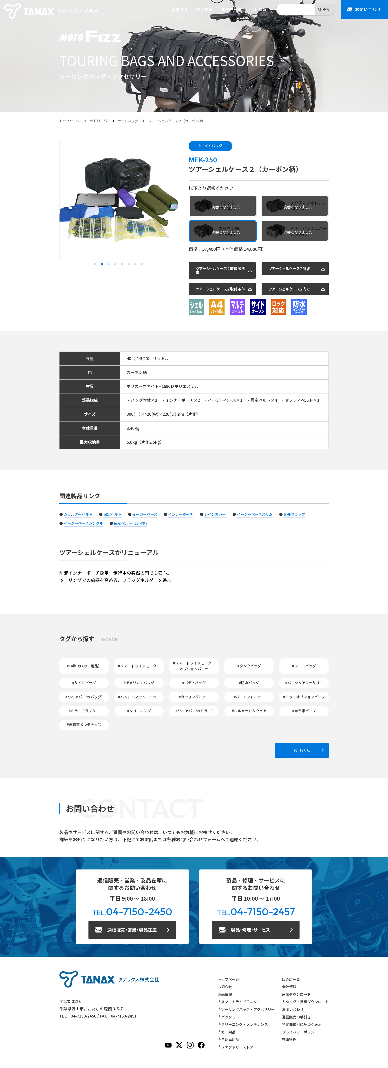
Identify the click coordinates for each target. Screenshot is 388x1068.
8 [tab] (142, 264)
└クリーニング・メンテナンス (243, 1024)
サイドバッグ (128, 120)
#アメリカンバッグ (138, 682)
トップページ (69, 120)
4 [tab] (115, 264)
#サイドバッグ (210, 145)
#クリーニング (139, 710)
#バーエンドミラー (249, 696)
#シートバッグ (304, 665)
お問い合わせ (293, 1009)
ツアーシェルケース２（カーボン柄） (176, 120)
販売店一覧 (232, 9)
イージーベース (144, 514)
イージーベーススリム (255, 514)
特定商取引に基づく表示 (302, 1024)
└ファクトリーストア (235, 1047)
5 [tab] (122, 264)
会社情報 (259, 9)
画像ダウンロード (296, 994)
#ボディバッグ (194, 682)
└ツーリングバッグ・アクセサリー (246, 1009)
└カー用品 (227, 1032)
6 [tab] (128, 264)
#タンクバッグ (249, 665)
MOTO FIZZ (99, 120)
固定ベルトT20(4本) (130, 523)
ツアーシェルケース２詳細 (289, 268)
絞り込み (302, 750)
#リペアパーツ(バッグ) (84, 696)
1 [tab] (95, 264)
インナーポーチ (180, 514)
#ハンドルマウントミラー (139, 696)
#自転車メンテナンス (84, 724)
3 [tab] (108, 264)
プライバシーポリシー (300, 1032)
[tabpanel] (118, 200)
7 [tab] (135, 264)
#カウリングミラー (194, 696)
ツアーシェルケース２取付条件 (220, 289)
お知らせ (180, 9)
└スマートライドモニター (239, 1001)
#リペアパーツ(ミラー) (194, 710)
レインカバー (215, 514)
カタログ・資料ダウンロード (305, 1001)
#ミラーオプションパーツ (304, 696)
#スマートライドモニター (139, 665)
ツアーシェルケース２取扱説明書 (220, 270)
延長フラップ (294, 514)
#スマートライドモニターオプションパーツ (194, 665)
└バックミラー (230, 1017)
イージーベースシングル (83, 523)
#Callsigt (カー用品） (83, 665)
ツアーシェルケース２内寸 (289, 289)
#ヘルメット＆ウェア (249, 710)
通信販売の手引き (296, 1017)
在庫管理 (289, 1039)
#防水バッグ (249, 682)
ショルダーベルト (78, 514)
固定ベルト (112, 514)
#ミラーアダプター (83, 710)
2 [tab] (101, 264)
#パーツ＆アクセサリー (304, 682)
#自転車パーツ (304, 710)
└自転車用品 (228, 1039)
